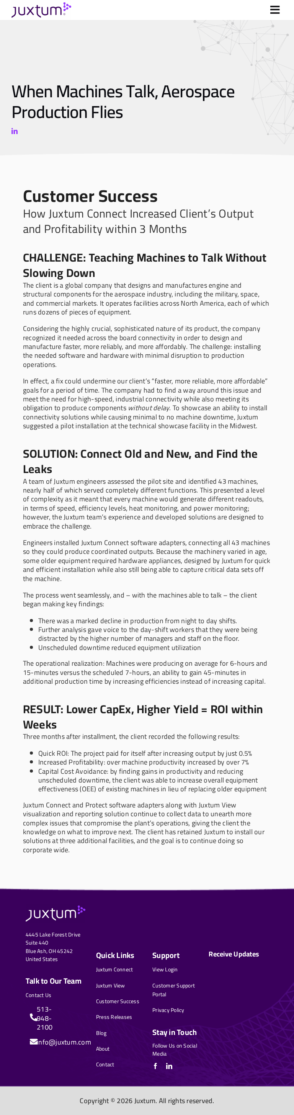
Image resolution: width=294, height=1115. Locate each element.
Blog (101, 1033)
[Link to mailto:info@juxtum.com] (31, 1042)
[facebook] (155, 1066)
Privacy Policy (168, 1010)
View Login (165, 969)
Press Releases (114, 1017)
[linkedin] (14, 131)
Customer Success (117, 1001)
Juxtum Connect (114, 969)
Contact (105, 1064)
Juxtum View (110, 986)
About (102, 1049)
